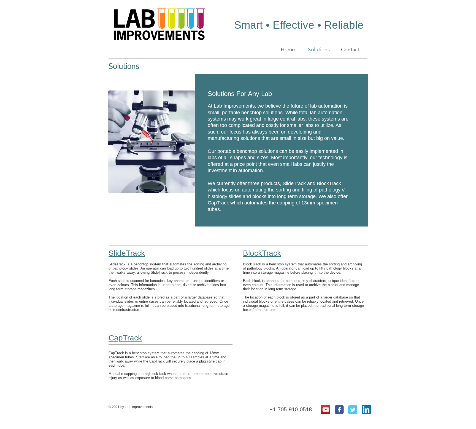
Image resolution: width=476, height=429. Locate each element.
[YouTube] (325, 409)
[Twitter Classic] (352, 409)
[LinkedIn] (366, 409)
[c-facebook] (339, 409)
